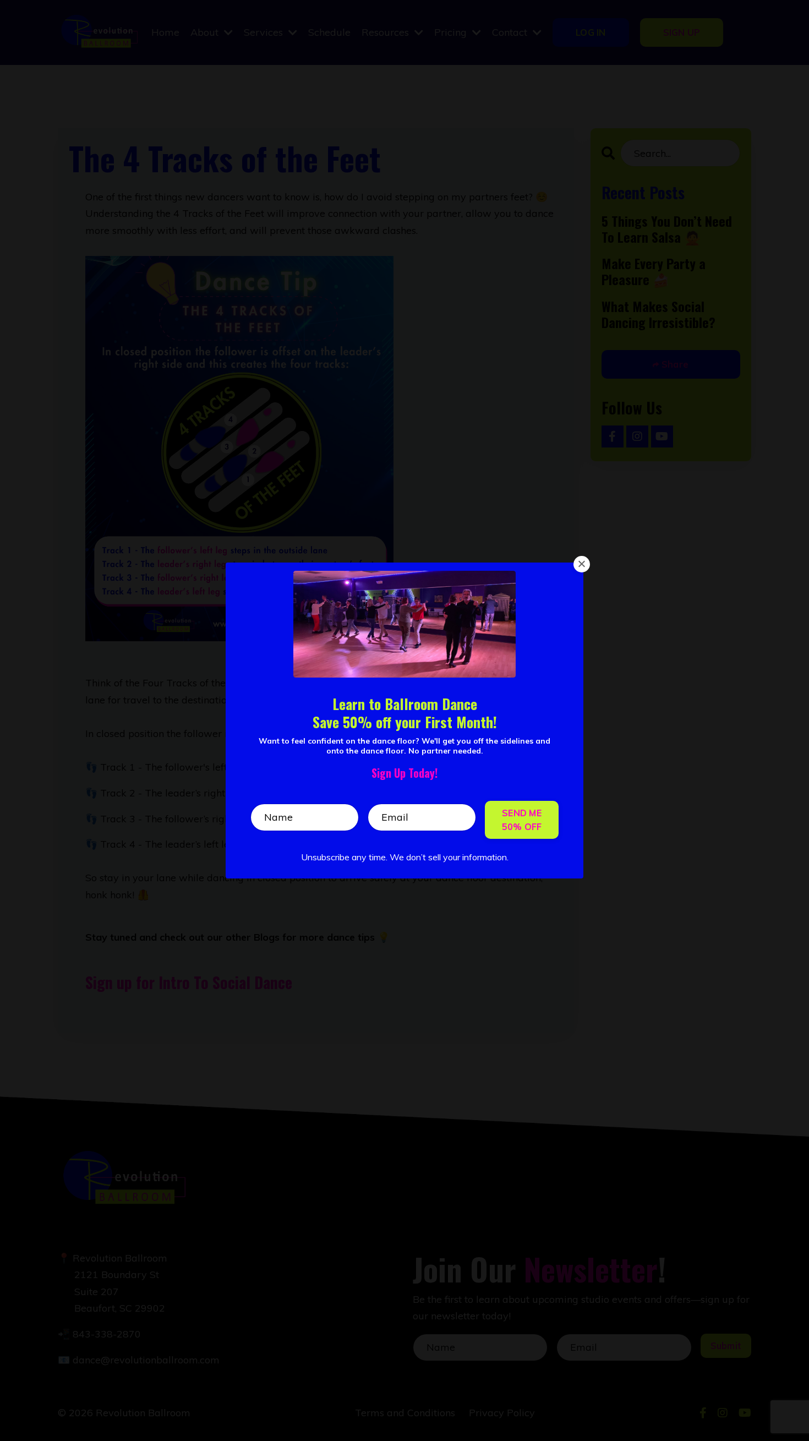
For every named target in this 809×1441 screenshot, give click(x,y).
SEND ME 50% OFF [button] (522, 819)
